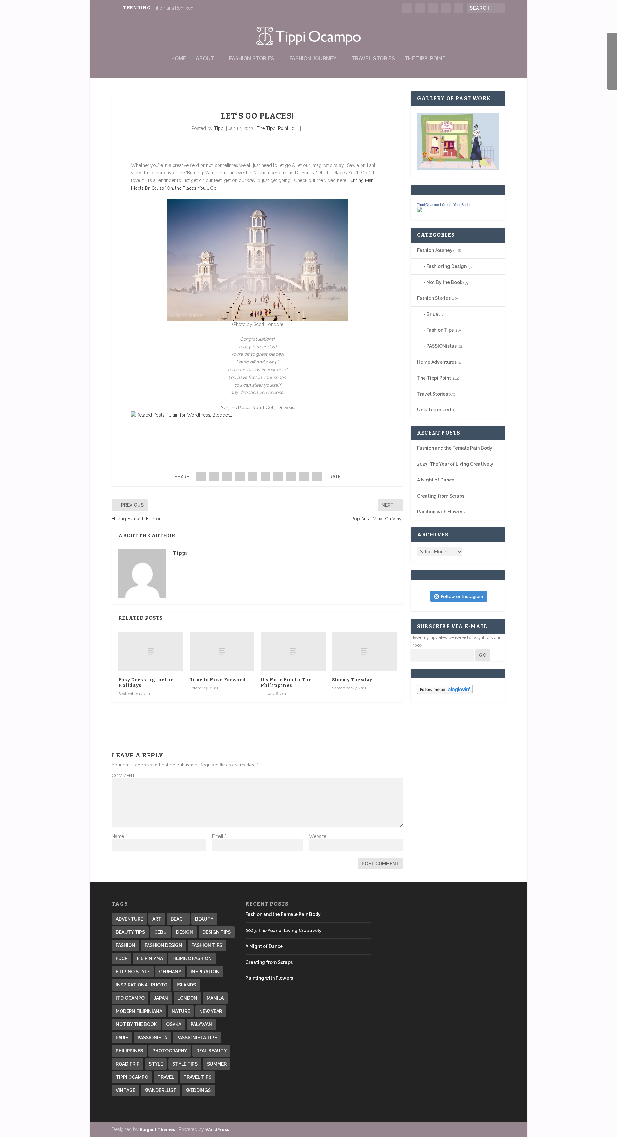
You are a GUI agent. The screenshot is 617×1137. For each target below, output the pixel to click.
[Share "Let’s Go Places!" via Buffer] (278, 476)
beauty (204, 919)
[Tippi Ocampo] (419, 210)
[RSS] (612, 71)
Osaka (173, 1024)
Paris (122, 1037)
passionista (152, 1037)
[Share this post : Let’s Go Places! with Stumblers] (181, 427)
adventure (129, 919)
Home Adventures (437, 362)
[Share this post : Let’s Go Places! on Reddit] (170, 427)
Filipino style (133, 971)
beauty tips (130, 932)
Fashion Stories (251, 58)
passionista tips (196, 1037)
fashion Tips (207, 945)
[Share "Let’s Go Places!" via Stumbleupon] (291, 476)
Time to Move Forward (218, 680)
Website (317, 836)
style (156, 1064)
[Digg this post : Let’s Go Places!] (147, 427)
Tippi (219, 128)
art (156, 919)
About (205, 58)
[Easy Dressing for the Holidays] (150, 651)
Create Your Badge (456, 204)
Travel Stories (373, 58)
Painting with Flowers (441, 511)
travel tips (197, 1077)
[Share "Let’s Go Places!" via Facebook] (201, 476)
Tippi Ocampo (428, 204)
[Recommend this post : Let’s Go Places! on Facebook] (159, 427)
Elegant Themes (157, 1129)
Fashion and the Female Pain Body (454, 448)
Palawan (201, 1024)
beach (178, 919)
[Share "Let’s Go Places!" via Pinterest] (252, 476)
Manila (215, 998)
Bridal (433, 314)
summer (217, 1064)
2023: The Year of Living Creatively (455, 464)
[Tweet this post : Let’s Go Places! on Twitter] (192, 427)
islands (186, 984)
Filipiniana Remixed (173, 8)
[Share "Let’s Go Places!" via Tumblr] (239, 476)
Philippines (129, 1050)
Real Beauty (211, 1050)
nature (181, 1011)
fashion (125, 945)
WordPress (217, 1129)
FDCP (122, 958)
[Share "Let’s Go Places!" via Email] (304, 476)
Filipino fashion (192, 958)
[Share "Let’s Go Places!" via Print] (316, 476)
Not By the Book (444, 282)
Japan (161, 998)
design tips (216, 932)
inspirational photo (141, 984)
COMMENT (123, 775)
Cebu (160, 932)
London (187, 998)
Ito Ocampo (130, 998)
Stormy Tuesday (352, 680)
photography (169, 1050)
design (184, 932)
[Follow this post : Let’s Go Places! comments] (204, 427)
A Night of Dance (435, 479)
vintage (125, 1090)
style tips (185, 1064)
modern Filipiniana (139, 1011)
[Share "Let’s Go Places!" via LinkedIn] (265, 476)
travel (165, 1077)
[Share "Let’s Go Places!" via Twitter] (214, 476)
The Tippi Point (425, 58)
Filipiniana (150, 958)
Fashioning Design (446, 266)
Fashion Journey (312, 58)
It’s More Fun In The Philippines (286, 682)
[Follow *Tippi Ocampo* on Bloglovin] (445, 692)
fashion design (163, 945)
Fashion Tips (440, 330)
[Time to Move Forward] (222, 651)
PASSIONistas (441, 346)
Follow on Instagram (462, 596)
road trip (127, 1064)
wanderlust (160, 1090)
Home (178, 58)
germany (170, 971)
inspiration (205, 971)
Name (119, 836)
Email (219, 836)
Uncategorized (434, 409)
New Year (210, 1011)
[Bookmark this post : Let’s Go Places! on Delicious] (136, 427)
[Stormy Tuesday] (364, 651)
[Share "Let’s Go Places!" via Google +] (226, 476)
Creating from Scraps (440, 496)
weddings (198, 1090)
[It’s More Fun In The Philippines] (293, 651)
